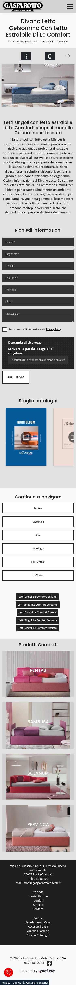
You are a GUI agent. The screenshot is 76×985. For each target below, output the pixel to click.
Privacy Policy (53, 329)
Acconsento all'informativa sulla (35, 329)
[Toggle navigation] (70, 6)
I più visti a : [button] (38, 562)
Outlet (38, 900)
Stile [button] (38, 535)
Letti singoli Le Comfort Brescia (37, 612)
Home (11, 41)
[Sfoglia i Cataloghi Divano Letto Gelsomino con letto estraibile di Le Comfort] (50, 56)
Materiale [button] (38, 521)
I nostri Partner (38, 896)
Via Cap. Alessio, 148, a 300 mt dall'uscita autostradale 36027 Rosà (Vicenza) (38, 870)
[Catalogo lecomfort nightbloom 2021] (26, 437)
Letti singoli (47, 41)
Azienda (38, 892)
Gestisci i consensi (37, 982)
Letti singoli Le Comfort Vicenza (37, 628)
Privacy (5, 982)
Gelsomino (62, 41)
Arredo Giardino (38, 931)
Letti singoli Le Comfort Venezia (37, 620)
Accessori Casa (38, 927)
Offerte (38, 905)
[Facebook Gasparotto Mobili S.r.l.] (49, 962)
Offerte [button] (38, 575)
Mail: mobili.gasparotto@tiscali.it (38, 883)
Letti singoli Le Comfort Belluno (37, 596)
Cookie (17, 982)
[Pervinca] (67, 56)
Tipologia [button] (38, 548)
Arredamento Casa (27, 41)
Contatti (38, 909)
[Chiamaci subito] (8, 972)
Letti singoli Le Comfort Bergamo (38, 604)
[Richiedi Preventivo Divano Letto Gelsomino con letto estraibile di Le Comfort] (26, 56)
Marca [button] (38, 508)
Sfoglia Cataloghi (38, 935)
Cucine (38, 918)
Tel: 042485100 (38, 879)
